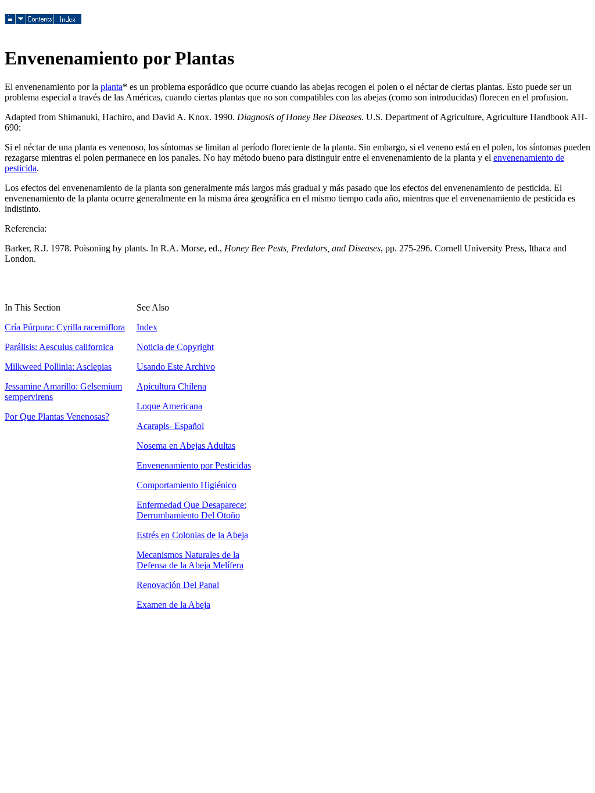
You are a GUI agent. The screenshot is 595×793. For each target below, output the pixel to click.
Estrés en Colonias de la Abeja (192, 535)
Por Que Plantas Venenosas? (57, 416)
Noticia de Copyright (175, 347)
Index (147, 327)
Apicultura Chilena (171, 386)
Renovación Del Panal (178, 585)
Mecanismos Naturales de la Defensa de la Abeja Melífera (190, 560)
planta (112, 87)
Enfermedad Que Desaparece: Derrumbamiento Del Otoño (191, 510)
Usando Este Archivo (176, 367)
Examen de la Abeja (173, 605)
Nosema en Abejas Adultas (186, 445)
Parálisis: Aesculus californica (59, 347)
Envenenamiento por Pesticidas (194, 465)
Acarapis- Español (170, 426)
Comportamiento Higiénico (186, 485)
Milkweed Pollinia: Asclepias (58, 367)
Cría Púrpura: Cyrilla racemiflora (65, 327)
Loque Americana (169, 406)
